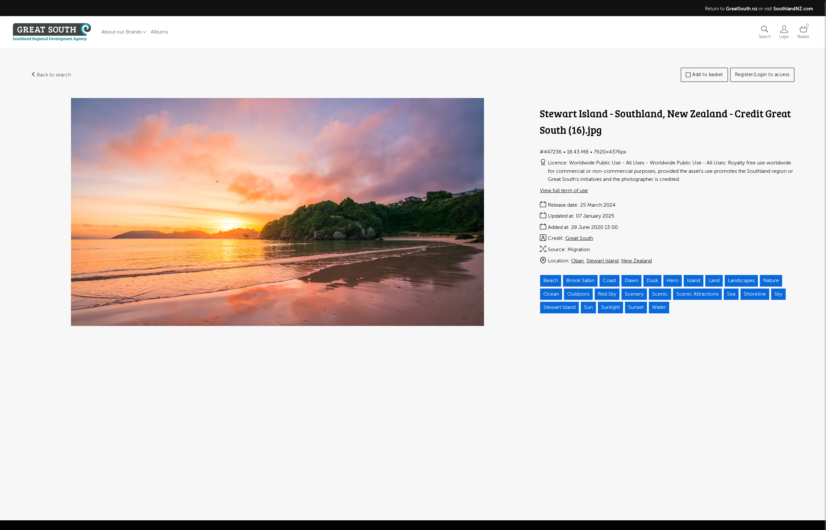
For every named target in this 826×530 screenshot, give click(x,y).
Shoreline (755, 294)
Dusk (652, 280)
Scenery (634, 294)
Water (659, 307)
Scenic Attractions (697, 294)
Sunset (636, 307)
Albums (159, 32)
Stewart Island (602, 261)
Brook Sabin (580, 280)
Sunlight (610, 307)
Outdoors (578, 294)
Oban (577, 261)
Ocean (551, 294)
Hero (673, 280)
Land (714, 280)
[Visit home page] (52, 32)
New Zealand (636, 261)
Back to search (53, 75)
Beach (550, 280)
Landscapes (741, 280)
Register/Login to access (762, 74)
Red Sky (607, 294)
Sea (731, 294)
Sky (778, 294)
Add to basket (707, 74)
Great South (579, 238)
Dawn (631, 280)
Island (693, 280)
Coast (609, 280)
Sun (588, 307)
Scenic (660, 294)
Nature (771, 280)
